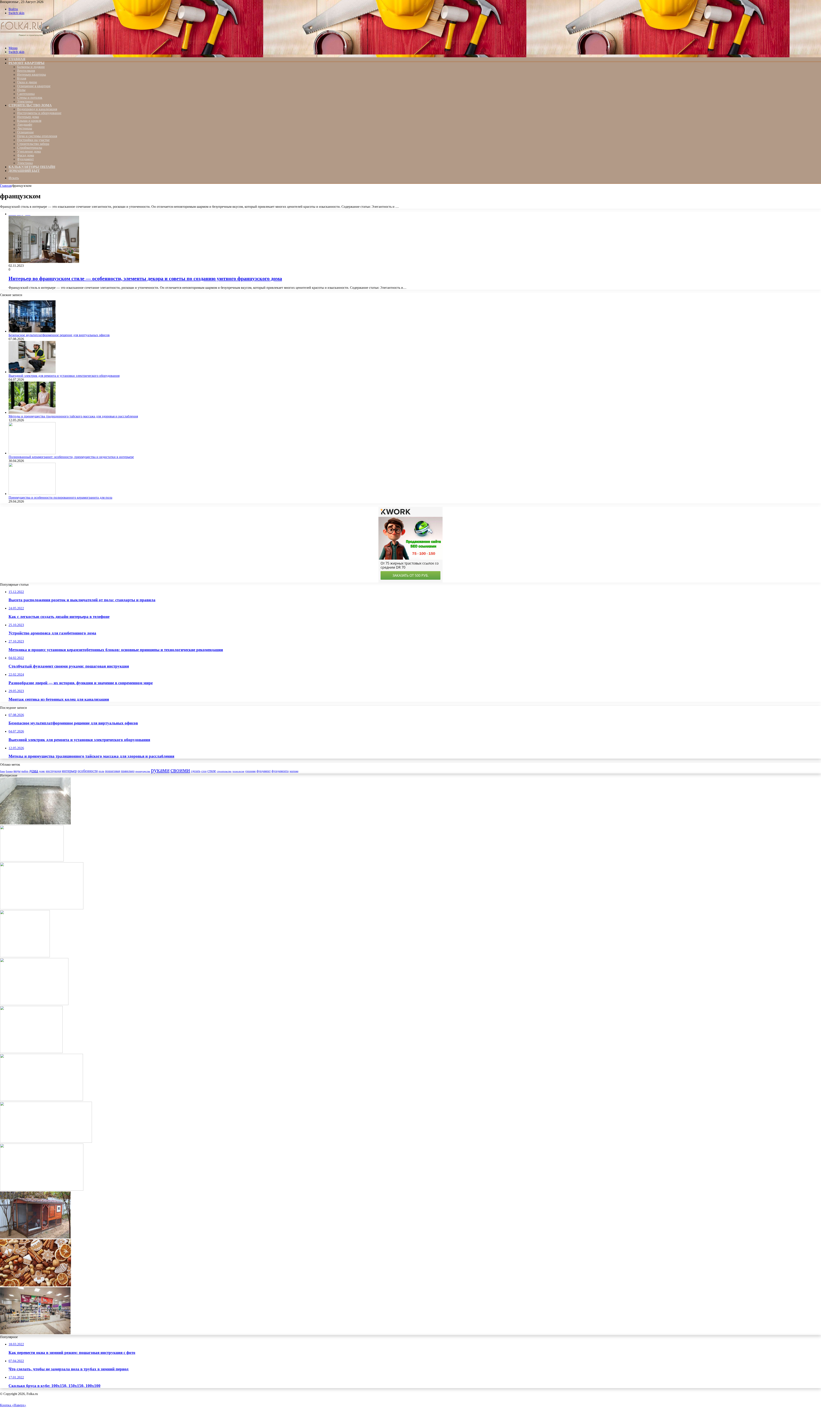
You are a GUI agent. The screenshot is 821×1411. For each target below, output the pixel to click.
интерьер (69, 771)
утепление (250, 771)
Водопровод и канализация (37, 109)
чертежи (293, 771)
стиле (211, 771)
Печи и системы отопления (37, 136)
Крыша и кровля (29, 120)
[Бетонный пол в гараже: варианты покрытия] (35, 823)
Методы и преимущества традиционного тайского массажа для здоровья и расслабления (73, 416)
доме (42, 771)
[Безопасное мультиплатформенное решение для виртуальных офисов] (32, 331)
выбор (24, 771)
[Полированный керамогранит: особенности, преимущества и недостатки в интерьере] (32, 453)
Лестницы (24, 128)
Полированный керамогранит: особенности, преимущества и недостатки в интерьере (71, 457)
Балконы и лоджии (31, 67)
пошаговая (112, 771)
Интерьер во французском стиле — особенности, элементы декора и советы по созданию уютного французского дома (145, 278)
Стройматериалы (29, 147)
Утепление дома (29, 151)
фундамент (264, 771)
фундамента (280, 771)
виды (17, 771)
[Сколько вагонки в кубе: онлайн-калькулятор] (32, 860)
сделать (195, 771)
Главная (6, 185)
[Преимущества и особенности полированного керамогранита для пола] (32, 493)
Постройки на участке (33, 140)
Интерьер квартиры (31, 74)
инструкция (53, 771)
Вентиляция (26, 70)
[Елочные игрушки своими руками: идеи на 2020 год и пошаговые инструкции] (35, 1285)
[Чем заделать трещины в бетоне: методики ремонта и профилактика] (46, 1141)
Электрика (25, 101)
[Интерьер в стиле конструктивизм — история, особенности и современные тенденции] (31, 1052)
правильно (127, 771)
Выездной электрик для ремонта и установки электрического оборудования (64, 375)
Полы (21, 90)
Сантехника (26, 94)
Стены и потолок (29, 97)
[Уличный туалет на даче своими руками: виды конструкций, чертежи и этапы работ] (25, 956)
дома (33, 770)
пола (101, 771)
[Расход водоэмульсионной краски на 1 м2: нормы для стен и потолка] (41, 1099)
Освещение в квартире (33, 86)
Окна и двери (27, 82)
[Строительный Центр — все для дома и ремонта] (35, 1333)
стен (204, 771)
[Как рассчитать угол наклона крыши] (41, 1189)
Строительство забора (33, 144)
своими (180, 770)
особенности (88, 771)
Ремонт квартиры (26, 63)
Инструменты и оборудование (39, 113)
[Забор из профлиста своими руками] (41, 908)
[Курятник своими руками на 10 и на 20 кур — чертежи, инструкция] (35, 1237)
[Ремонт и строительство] (22, 41)
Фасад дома (25, 155)
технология (238, 771)
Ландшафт (24, 124)
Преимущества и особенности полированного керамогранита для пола (60, 497)
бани (2, 771)
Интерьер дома (28, 117)
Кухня (21, 78)
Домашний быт (24, 171)
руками (160, 770)
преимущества (142, 771)
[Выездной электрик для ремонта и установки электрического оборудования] (32, 372)
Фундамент (25, 159)
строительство (224, 771)
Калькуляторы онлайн (32, 167)
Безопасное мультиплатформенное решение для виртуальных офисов (59, 335)
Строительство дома (30, 105)
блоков (9, 771)
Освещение (25, 132)
